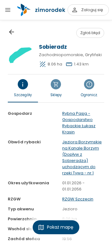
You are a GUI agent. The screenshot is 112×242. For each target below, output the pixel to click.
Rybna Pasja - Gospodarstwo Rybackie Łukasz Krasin (79, 122)
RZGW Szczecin (77, 199)
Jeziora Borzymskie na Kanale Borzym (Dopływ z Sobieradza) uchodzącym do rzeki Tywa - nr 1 (82, 157)
